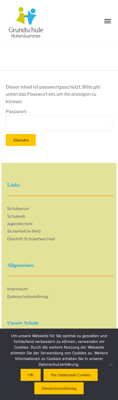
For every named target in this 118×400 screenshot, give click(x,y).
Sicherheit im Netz (24, 231)
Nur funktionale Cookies (71, 375)
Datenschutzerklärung (27, 296)
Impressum (17, 288)
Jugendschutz (20, 223)
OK (31, 375)
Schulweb (16, 216)
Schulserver (18, 208)
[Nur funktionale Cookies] (111, 364)
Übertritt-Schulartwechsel (31, 238)
